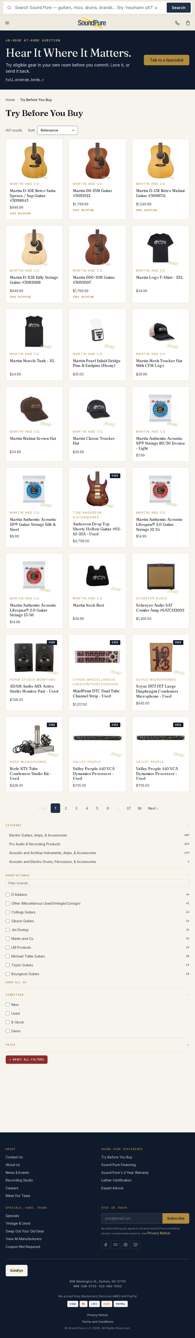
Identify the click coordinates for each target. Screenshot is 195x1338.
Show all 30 (16, 982)
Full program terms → (25, 79)
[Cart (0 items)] (188, 23)
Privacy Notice (158, 1233)
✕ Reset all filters (26, 1059)
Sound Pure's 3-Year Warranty (125, 1173)
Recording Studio (19, 1180)
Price (11, 1044)
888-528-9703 (84, 1286)
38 (139, 808)
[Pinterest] (135, 1244)
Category (14, 825)
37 (129, 808)
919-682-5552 (110, 1286)
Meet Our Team (18, 1196)
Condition (15, 994)
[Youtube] (115, 1244)
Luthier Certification (116, 1180)
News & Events (17, 1173)
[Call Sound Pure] (177, 23)
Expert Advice (112, 1188)
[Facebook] (105, 1244)
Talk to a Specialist (166, 60)
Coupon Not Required (23, 1247)
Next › (153, 808)
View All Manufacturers (24, 1239)
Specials (12, 1216)
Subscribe (176, 1218)
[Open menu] (7, 23)
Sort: (31, 130)
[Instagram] (125, 1244)
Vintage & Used (18, 1223)
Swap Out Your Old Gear (25, 1231)
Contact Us (14, 1157)
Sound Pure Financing (118, 1165)
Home (10, 100)
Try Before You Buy (116, 1157)
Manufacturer (17, 875)
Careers (12, 1188)
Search (178, 7)
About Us (13, 1165)
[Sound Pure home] (92, 23)
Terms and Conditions (97, 1321)
